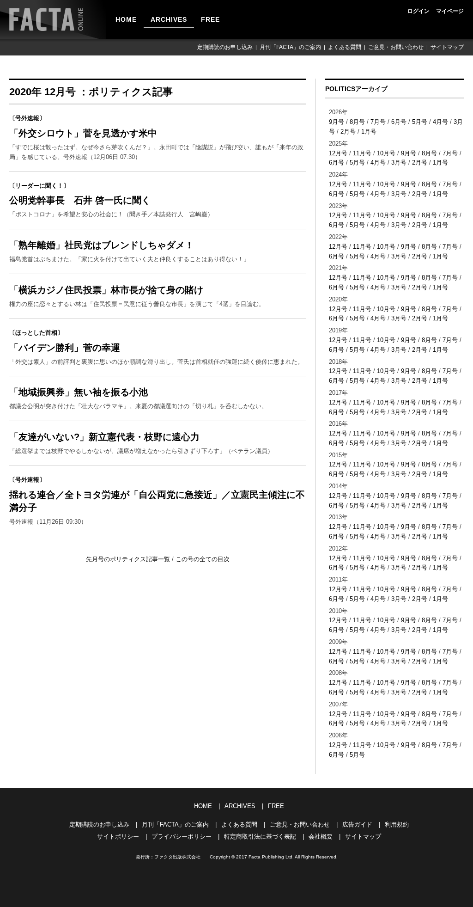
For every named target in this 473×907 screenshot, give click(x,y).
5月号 (419, 121)
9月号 (336, 121)
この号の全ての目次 (203, 559)
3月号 (398, 162)
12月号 (338, 153)
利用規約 (397, 824)
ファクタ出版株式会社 (177, 856)
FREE (210, 19)
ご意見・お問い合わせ (396, 47)
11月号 (362, 153)
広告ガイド (357, 824)
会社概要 (321, 836)
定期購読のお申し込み (225, 47)
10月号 (386, 153)
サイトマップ (447, 47)
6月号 (398, 121)
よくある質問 (344, 47)
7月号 (378, 121)
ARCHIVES (169, 19)
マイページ (450, 11)
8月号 (357, 121)
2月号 (348, 131)
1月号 (368, 131)
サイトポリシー (118, 836)
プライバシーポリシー (182, 836)
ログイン (418, 11)
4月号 (440, 121)
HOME (126, 19)
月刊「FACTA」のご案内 (290, 47)
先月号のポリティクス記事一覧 (129, 559)
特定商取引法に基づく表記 (260, 836)
